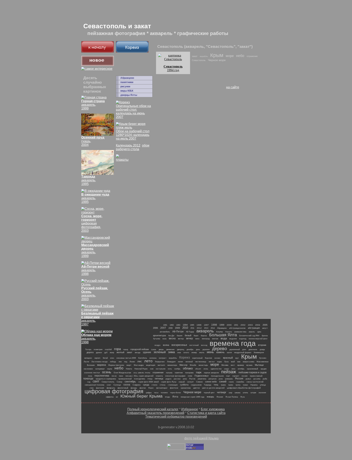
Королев (208, 358)
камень (220, 352)
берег (196, 336)
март (128, 365)
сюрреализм (196, 385)
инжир (194, 353)
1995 (192, 325)
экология (262, 393)
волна (166, 345)
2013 (206, 328)
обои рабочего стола (132, 147)
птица (149, 379)
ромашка (229, 379)
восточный (194, 345)
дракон (99, 353)
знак (179, 353)
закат (194, 56)
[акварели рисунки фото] (97, 51)
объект (198, 369)
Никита (129, 369)
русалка (256, 379)
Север (119, 382)
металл (161, 365)
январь (210, 396)
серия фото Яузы (168, 382)
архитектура (159, 335)
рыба (265, 379)
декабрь (190, 349)
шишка (237, 393)
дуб (105, 353)
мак (238, 362)
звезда (137, 353)
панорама (189, 373)
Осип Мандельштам (122, 373)
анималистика (240, 332)
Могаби (193, 365)
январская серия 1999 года (192, 397)
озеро (226, 369)
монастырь (203, 365)
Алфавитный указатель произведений (155, 413)
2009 (177, 328)
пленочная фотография (175, 376)
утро (92, 388)
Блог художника (213, 409)
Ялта (175, 396)
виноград (206, 339)
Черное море (217, 60)
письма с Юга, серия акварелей (139, 376)
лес (139, 361)
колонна (153, 358)
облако (188, 368)
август (265, 328)
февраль (111, 388)
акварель (205, 331)
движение (170, 349)
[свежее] (97, 65)
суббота (184, 384)
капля (229, 353)
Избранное (189, 409)
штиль (245, 393)
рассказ (177, 379)
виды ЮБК (126, 90)
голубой (108, 349)
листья (211, 362)
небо (240, 56)
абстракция (254, 328)
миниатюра (172, 365)
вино (197, 339)
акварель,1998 (95, 270)
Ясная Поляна (232, 397)
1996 (199, 325)
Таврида (207, 385)
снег (109, 385)
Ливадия (171, 361)
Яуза (242, 397)
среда (146, 384)
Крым (216, 55)
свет (96, 381)
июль (201, 352)
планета (159, 376)
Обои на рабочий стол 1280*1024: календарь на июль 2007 (132, 134)
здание (147, 352)
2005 (265, 325)
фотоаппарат (161, 388)
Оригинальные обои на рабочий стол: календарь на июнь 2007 (133, 111)
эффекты (109, 397)
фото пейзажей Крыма (201, 438)
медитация (150, 365)
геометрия (98, 349)
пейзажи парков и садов (252, 372)
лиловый (189, 362)
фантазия (100, 388)
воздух (158, 345)
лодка (219, 362)
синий (222, 381)
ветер (181, 338)
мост (233, 365)
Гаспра (88, 349)
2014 (213, 328)
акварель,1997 (97, 319)
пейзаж (228, 371)
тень (216, 384)
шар (230, 393)
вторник (262, 345)
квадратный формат (242, 353)
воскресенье (179, 344)
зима (171, 352)
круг (237, 358)
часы (156, 393)
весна (172, 338)
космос (217, 358)
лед (125, 362)
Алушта (228, 332)
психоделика (139, 379)
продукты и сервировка (106, 379)
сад (88, 382)
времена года (233, 343)
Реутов (192, 379)
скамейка (240, 382)
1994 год (173, 68)
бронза (265, 336)
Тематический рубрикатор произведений (176, 416)
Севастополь (199, 60)
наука (109, 369)
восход (204, 345)
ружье (248, 379)
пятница (159, 378)
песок (114, 376)
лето (148, 361)
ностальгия (160, 369)
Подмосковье (202, 376)
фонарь (134, 388)
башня (179, 336)
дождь (262, 349)
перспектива (102, 375)
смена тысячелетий (254, 382)
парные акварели (211, 373)
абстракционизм (237, 328)
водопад (242, 339)
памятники (126, 82)
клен (112, 358)
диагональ (253, 349)
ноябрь (177, 369)
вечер (189, 338)
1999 (221, 325)
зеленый (160, 352)
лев (120, 362)
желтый (120, 352)
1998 (214, 324)
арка (259, 332)
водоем (233, 338)
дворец (180, 349)
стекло (154, 385)
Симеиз (199, 382)
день (198, 349)
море (230, 56)
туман (245, 385)
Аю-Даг (171, 336)
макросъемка (248, 362)
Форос (151, 388)
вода (224, 338)
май (233, 361)
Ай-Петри (178, 331)
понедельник (217, 376)
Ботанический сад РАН (249, 336)
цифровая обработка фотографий (244, 388)
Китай (105, 358)
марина (101, 365)
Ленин (132, 362)
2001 (236, 325)
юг (117, 397)
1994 (185, 325)
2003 (250, 325)
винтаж (215, 339)
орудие (264, 369)
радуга (168, 379)
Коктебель (142, 358)
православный (256, 376)
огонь (206, 369)
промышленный (125, 379)
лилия (180, 362)
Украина (253, 385)
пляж (190, 376)
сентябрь (130, 381)
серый (182, 382)
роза (221, 379)
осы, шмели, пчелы (141, 373)
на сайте (232, 87)
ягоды (167, 397)
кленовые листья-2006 (126, 358)
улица (263, 385)
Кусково (262, 358)
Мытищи (259, 365)
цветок (196, 388)
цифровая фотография (114, 391)
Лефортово (160, 362)
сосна (126, 384)
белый (188, 335)
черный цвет (209, 393)
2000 (229, 325)
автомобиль (165, 332)
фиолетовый (123, 388)
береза (204, 336)
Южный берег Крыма (141, 396)
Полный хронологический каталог (152, 409)
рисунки (125, 86)
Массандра (139, 365)
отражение (252, 56)
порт (228, 376)
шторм (253, 393)
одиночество (216, 369)
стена (162, 385)
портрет (235, 376)
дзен (244, 349)
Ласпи (86, 362)
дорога (90, 352)
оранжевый (252, 369)
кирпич (97, 358)
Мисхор (183, 365)
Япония (220, 397)
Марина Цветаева (116, 365)
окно (233, 369)
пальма (169, 373)
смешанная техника (94, 385)
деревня (206, 349)
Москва (224, 365)
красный (228, 357)
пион (121, 376)
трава (223, 385)
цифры (149, 393)
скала (231, 382)
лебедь (113, 362)
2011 (192, 328)
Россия (239, 378)
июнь (210, 352)
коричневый (197, 358)
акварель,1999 (93, 104)
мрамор (240, 365)
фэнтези (174, 388)
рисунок (212, 379)
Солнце (117, 385)
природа (88, 378)
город (125, 349)
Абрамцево (127, 78)
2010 (185, 327)
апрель (252, 332)
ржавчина (202, 379)
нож (151, 369)
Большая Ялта (223, 335)
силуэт (190, 382)
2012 (199, 328)
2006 (155, 328)
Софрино (137, 385)
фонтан (143, 388)
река (185, 379)
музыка (249, 365)
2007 (163, 327)
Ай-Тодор (190, 332)
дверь (161, 349)
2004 (257, 325)
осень (106, 372)
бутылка (156, 339)
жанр (112, 353)
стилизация (173, 385)
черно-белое (175, 393)
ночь (170, 369)
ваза (164, 339)
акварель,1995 (95, 198)
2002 (243, 325)
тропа (237, 385)
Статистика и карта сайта (206, 413)
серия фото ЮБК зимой (148, 382)
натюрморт (100, 369)
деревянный (234, 349)
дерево (219, 348)
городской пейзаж (139, 349)
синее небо (211, 381)
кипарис (88, 358)
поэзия (245, 376)
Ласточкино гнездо (99, 362)
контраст (162, 358)
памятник (179, 373)
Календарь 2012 (128, 145)
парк (198, 372)
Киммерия (259, 352)
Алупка (219, 332)
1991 (165, 325)
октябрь (241, 369)
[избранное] (96, 68)
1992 (172, 325)
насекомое (88, 369)
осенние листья (92, 372)
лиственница (200, 362)
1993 (178, 325)
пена (90, 376)
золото (186, 353)
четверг (221, 392)
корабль (204, 56)
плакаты (122, 159)
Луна (226, 362)
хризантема (186, 388)
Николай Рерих (141, 369)
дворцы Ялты (128, 95)
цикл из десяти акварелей (213, 388)
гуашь (153, 349)
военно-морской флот (258, 339)
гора (117, 349)
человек (164, 393)
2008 (170, 328)
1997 (206, 325)
